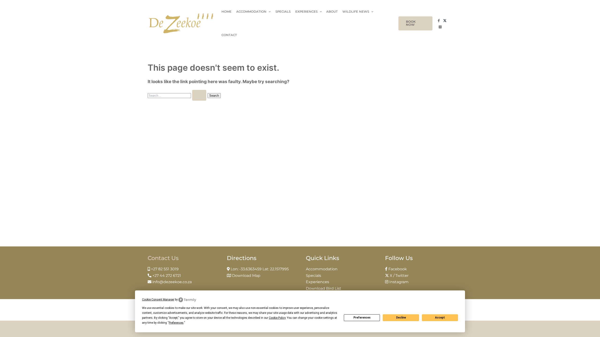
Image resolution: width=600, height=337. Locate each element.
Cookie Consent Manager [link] (158, 299)
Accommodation (251, 11)
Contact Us (163, 258)
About (332, 11)
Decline (401, 317)
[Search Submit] (199, 95)
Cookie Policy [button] (277, 317)
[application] (268, 11)
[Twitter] (444, 20)
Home (226, 11)
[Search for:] (177, 95)
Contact (229, 35)
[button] (415, 23)
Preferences (362, 317)
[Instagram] (440, 27)
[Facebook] (438, 20)
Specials (283, 11)
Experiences (306, 11)
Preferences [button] (176, 322)
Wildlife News (355, 11)
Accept (440, 317)
